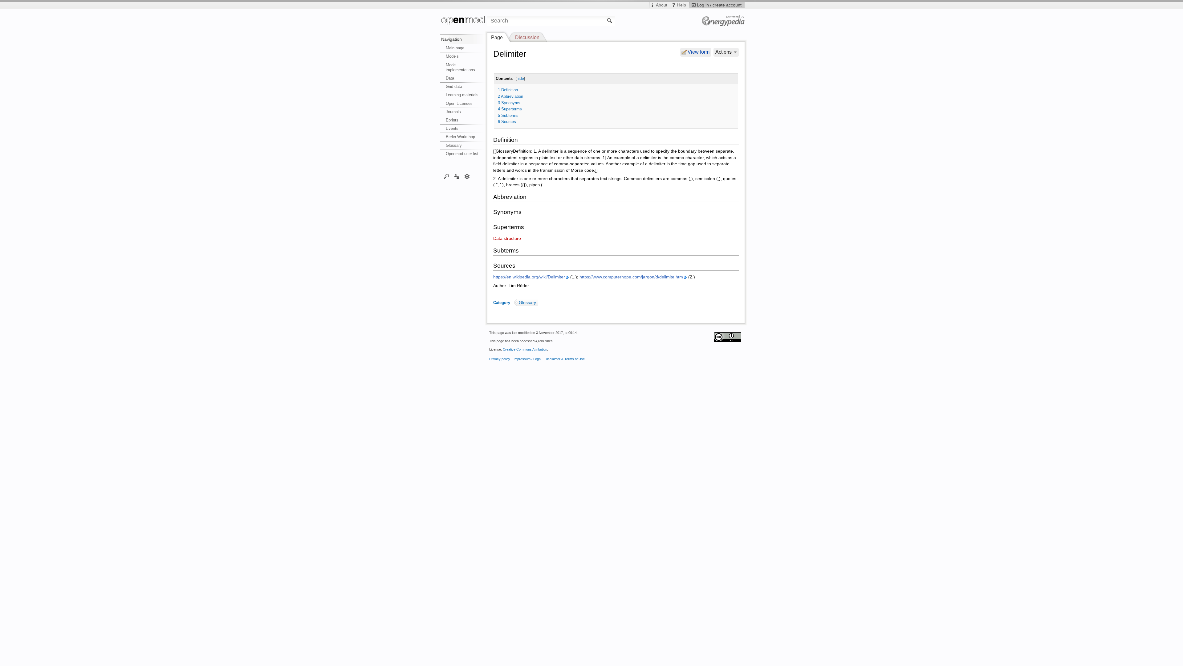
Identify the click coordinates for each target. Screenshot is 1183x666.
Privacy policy (499, 359)
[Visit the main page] (463, 21)
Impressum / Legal (527, 359)
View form (698, 52)
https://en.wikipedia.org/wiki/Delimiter (529, 277)
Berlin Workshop (460, 136)
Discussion (527, 37)
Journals (453, 111)
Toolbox (467, 176)
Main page (455, 48)
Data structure (507, 238)
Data (450, 78)
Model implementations (460, 67)
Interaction (456, 176)
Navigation (451, 39)
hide (520, 78)
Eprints (452, 120)
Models (452, 56)
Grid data (454, 86)
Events (452, 128)
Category (501, 302)
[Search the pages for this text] (609, 20)
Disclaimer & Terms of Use (565, 359)
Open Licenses (459, 103)
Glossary (454, 145)
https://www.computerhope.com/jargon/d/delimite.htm (631, 277)
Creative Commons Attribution (525, 349)
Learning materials (462, 94)
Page (497, 37)
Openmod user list (462, 153)
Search (446, 176)
